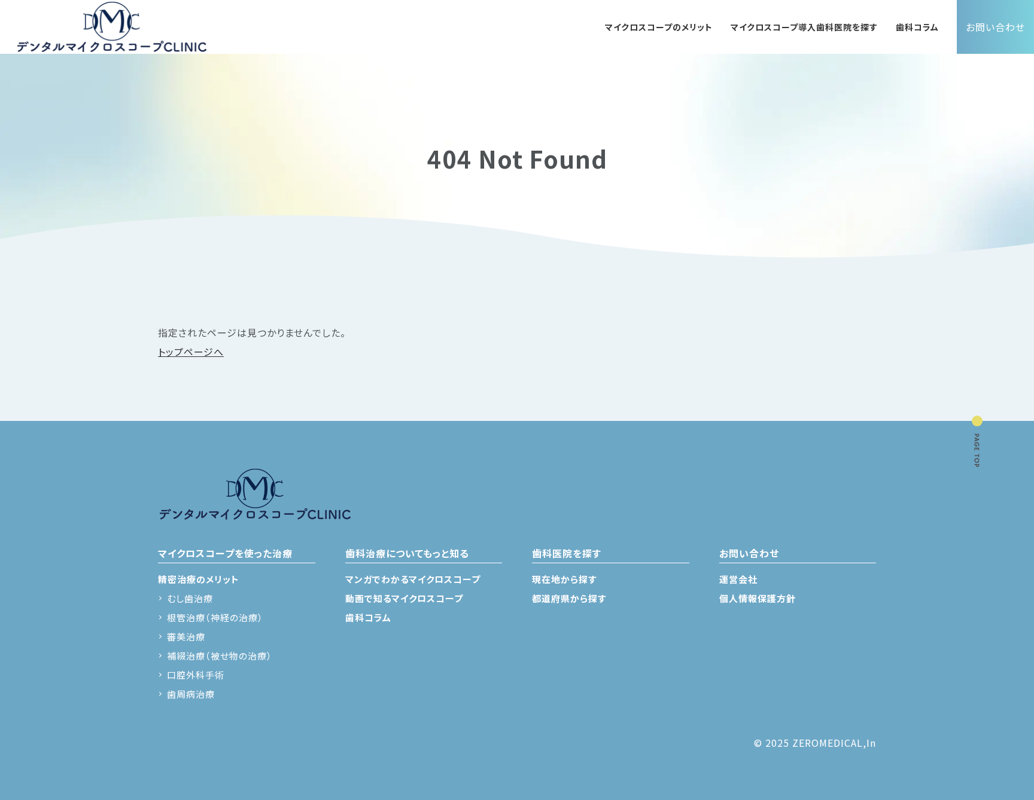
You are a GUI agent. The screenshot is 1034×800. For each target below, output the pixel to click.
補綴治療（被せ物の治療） (219, 655)
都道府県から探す (569, 598)
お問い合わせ (995, 27)
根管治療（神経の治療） (215, 617)
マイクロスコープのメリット (659, 27)
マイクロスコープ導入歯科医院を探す (804, 27)
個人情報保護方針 (757, 598)
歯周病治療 (191, 694)
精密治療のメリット (198, 579)
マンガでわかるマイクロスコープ (412, 579)
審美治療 (186, 636)
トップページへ (191, 351)
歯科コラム (917, 27)
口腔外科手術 (195, 674)
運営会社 (738, 579)
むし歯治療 (190, 598)
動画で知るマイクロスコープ (404, 598)
